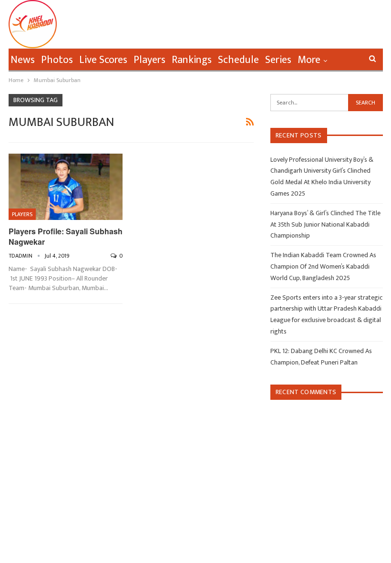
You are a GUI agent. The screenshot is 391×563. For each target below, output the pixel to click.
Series (278, 60)
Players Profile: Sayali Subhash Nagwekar (66, 236)
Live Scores (103, 60)
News (22, 60)
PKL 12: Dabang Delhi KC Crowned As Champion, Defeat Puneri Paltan (321, 356)
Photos (57, 60)
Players (149, 60)
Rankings (192, 60)
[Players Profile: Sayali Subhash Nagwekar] (66, 187)
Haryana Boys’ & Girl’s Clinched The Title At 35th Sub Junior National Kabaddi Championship (325, 224)
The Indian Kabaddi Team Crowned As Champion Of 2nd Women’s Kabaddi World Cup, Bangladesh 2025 (323, 266)
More (309, 60)
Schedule (238, 60)
